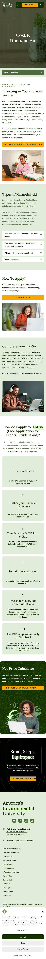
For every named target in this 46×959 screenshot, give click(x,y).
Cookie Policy (18, 955)
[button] (43, 911)
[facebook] (20, 821)
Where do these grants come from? (19, 253)
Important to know (12, 260)
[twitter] (32, 821)
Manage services (22, 930)
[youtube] (14, 821)
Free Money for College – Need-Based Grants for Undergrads (20, 244)
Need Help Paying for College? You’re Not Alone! (21, 235)
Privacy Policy (27, 955)
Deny (23, 943)
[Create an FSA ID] (23, 471)
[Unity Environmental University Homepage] (7, 4)
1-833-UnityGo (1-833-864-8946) (19, 840)
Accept (23, 937)
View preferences (23, 949)
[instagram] (26, 821)
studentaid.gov (16, 451)
